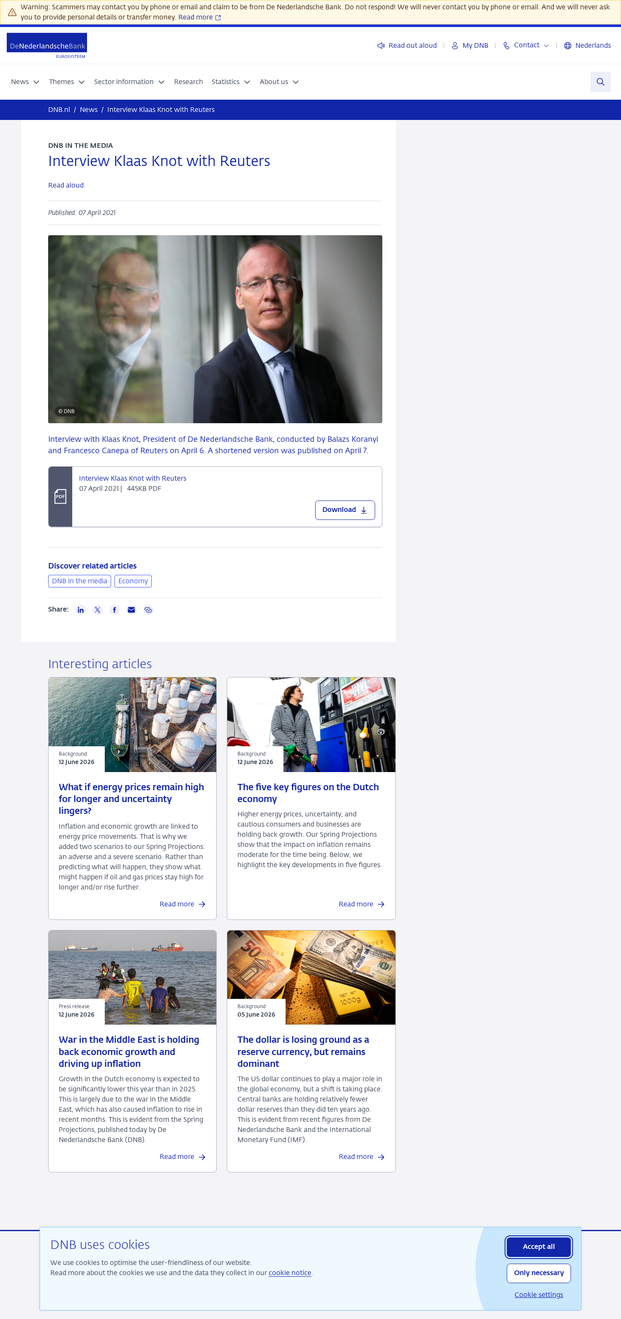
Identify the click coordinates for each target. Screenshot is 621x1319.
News (20, 82)
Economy (133, 581)
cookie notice (290, 1273)
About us (274, 82)
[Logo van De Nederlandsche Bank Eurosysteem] (47, 45)
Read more (196, 17)
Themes (61, 82)
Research (188, 82)
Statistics (226, 82)
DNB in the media (79, 581)
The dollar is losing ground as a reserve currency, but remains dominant (303, 1052)
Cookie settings (539, 1295)
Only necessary (539, 1273)
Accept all (539, 1247)
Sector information (124, 82)
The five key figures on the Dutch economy (308, 793)
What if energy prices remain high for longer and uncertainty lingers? (131, 799)
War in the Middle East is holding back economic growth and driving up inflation (129, 1052)
